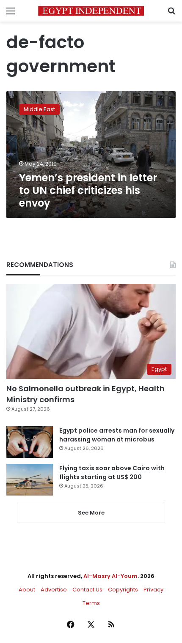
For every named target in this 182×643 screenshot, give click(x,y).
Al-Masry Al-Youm (110, 576)
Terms (91, 603)
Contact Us (87, 590)
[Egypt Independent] (91, 11)
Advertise (54, 590)
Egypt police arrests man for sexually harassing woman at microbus (116, 435)
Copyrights (123, 590)
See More (91, 513)
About (27, 590)
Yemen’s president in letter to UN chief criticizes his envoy (88, 190)
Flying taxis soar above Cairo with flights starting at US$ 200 (112, 472)
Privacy (153, 590)
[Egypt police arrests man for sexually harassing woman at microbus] (29, 442)
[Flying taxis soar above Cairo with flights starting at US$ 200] (29, 480)
